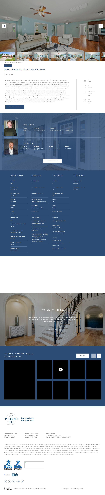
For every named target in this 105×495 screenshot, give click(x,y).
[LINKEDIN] (13, 481)
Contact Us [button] (52, 329)
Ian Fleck (28, 143)
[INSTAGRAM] (9, 481)
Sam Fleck (28, 124)
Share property (15, 107)
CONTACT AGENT (52, 161)
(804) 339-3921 (39, 149)
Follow (82, 355)
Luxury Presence (40, 488)
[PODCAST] (22, 481)
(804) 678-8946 (39, 130)
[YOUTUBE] (18, 481)
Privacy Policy (78, 488)
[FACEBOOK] (5, 481)
